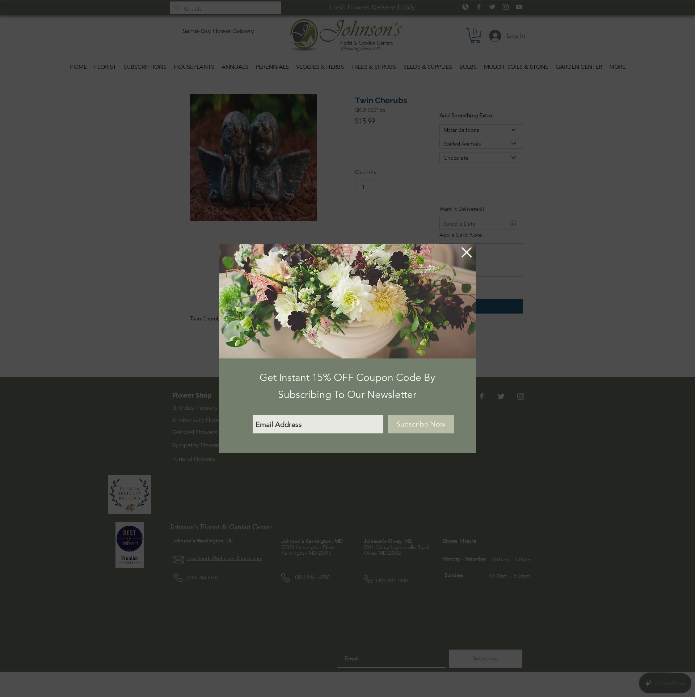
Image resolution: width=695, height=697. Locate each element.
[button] (467, 252)
